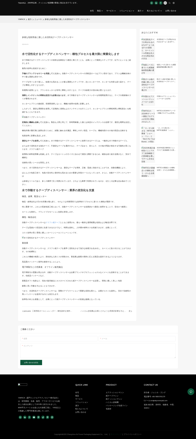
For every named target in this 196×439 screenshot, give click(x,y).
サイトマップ (116, 434)
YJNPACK (21, 19)
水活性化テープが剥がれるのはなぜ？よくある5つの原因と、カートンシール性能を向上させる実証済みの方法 (166, 40)
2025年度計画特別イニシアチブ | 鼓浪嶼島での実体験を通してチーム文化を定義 (166, 149)
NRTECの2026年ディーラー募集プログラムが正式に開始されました (166, 112)
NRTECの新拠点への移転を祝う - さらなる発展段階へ (166, 169)
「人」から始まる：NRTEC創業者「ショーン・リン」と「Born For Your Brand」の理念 (165, 129)
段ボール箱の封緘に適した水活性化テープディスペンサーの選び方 (166, 80)
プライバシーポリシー (132, 434)
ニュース (38, 19)
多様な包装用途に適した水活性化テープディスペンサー (67, 19)
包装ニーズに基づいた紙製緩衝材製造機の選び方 (166, 66)
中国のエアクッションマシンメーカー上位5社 (166, 97)
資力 (30, 19)
